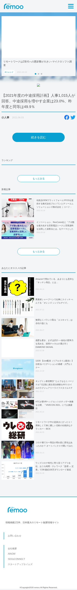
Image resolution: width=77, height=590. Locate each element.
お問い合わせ (14, 536)
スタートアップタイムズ (20, 564)
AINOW (11, 554)
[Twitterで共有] (73, 117)
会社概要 (12, 548)
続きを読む (38, 137)
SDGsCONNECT (16, 559)
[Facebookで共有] (66, 117)
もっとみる (39, 178)
